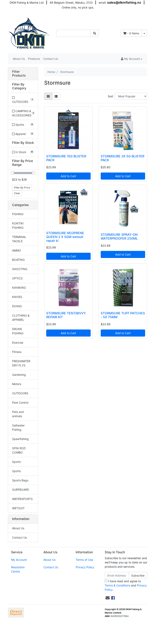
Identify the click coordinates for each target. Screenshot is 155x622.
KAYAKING (19, 287)
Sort (110, 96)
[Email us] (108, 598)
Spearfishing (20, 439)
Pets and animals (18, 414)
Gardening (19, 374)
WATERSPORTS (22, 499)
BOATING (18, 259)
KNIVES (17, 297)
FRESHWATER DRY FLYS (21, 363)
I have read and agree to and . (126, 585)
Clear (17, 193)
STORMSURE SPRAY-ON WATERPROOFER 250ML (119, 236)
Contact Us (50, 58)
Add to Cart (68, 176)
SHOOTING (19, 269)
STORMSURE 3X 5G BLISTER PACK (122, 158)
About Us (19, 58)
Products (34, 58)
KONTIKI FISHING (18, 225)
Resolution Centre (18, 569)
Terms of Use (84, 559)
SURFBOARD (20, 489)
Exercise (17, 342)
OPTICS (17, 278)
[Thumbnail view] (48, 96)
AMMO (16, 250)
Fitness (16, 352)
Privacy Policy (85, 567)
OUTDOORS (20, 393)
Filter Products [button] (19, 73)
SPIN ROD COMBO (19, 450)
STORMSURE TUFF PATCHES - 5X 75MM (123, 315)
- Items (133, 33)
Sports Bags (20, 480)
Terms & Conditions (117, 585)
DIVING (17, 306)
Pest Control (20, 402)
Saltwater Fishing (18, 427)
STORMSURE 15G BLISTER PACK (66, 158)
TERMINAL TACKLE (19, 239)
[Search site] (95, 33)
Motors (16, 384)
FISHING (17, 214)
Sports (16, 461)
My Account (19, 559)
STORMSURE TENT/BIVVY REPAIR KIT (66, 315)
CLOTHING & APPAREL (20, 317)
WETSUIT (18, 508)
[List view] (56, 96)
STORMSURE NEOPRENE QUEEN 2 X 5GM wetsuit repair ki (65, 237)
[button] (131, 58)
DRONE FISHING (17, 331)
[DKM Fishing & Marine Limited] (29, 33)
